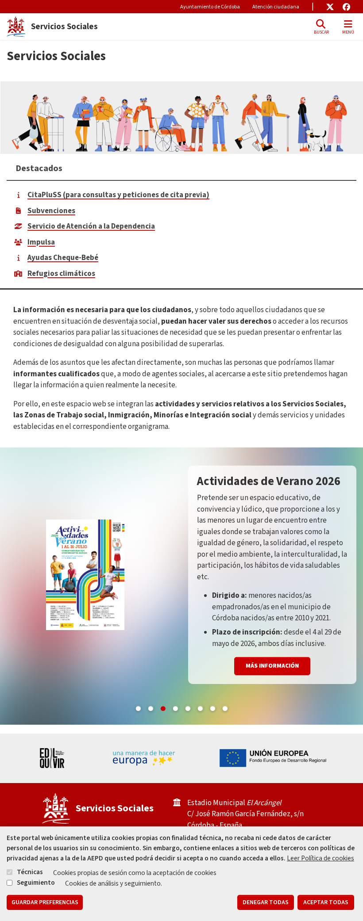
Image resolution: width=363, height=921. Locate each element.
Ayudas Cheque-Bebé (62, 257)
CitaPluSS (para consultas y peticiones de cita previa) (118, 195)
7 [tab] (212, 707)
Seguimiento (36, 882)
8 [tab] (225, 707)
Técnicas (30, 872)
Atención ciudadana (275, 7)
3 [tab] (163, 707)
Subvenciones (51, 211)
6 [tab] (200, 707)
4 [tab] (175, 707)
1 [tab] (138, 707)
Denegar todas (266, 902)
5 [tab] (187, 707)
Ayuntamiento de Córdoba (210, 7)
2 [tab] (150, 707)
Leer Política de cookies (320, 858)
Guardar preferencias (45, 902)
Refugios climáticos (61, 273)
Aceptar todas (325, 902)
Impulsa (41, 242)
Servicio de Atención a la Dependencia (91, 226)
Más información (272, 642)
